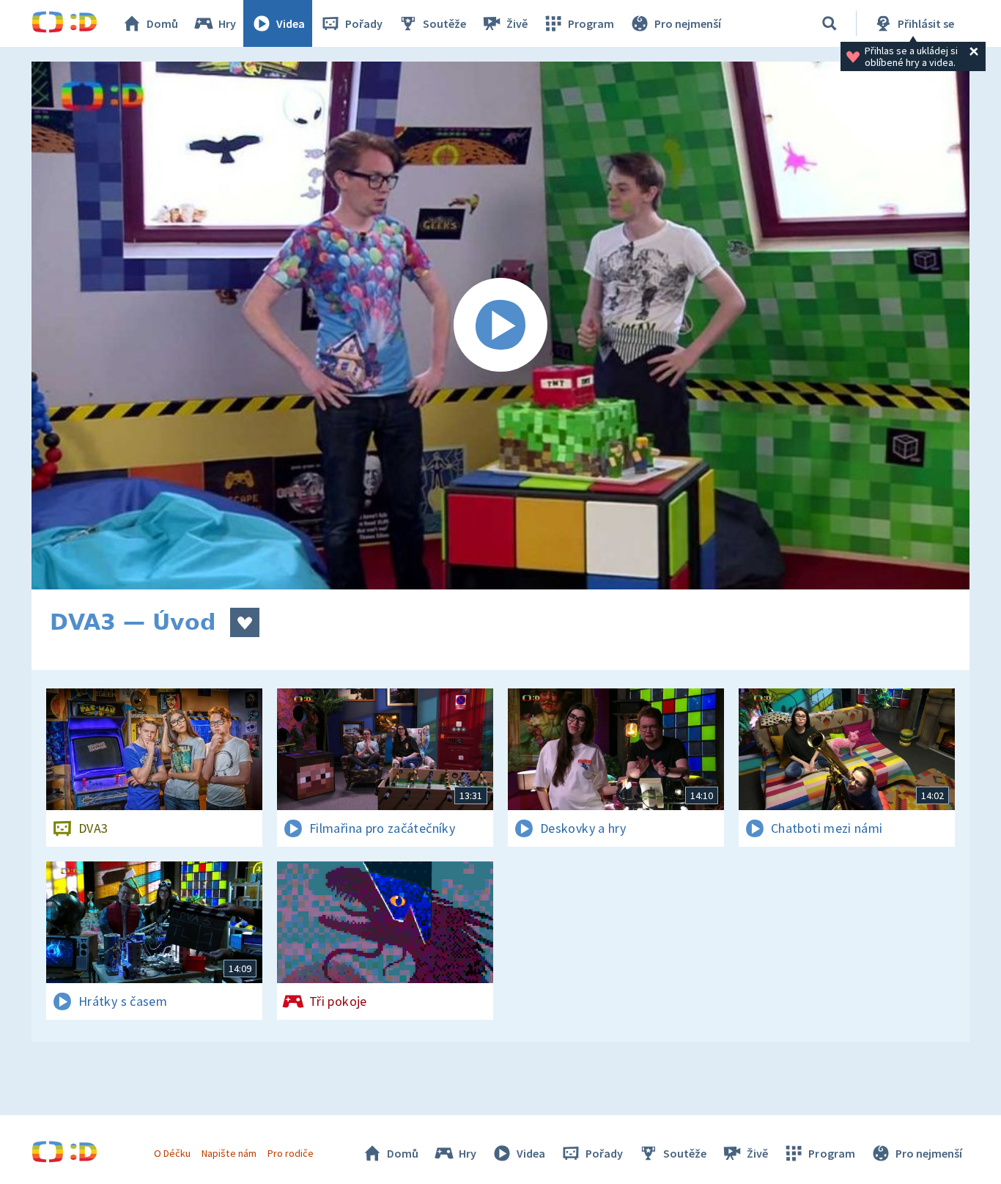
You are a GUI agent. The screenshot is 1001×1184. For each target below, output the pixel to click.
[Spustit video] (500, 325)
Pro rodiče (290, 1153)
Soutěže (444, 23)
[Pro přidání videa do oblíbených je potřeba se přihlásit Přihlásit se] (244, 622)
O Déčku (172, 1153)
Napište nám (229, 1153)
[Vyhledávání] (829, 23)
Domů (162, 23)
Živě (517, 23)
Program (591, 23)
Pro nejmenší (687, 23)
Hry (227, 23)
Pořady (364, 23)
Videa (290, 23)
